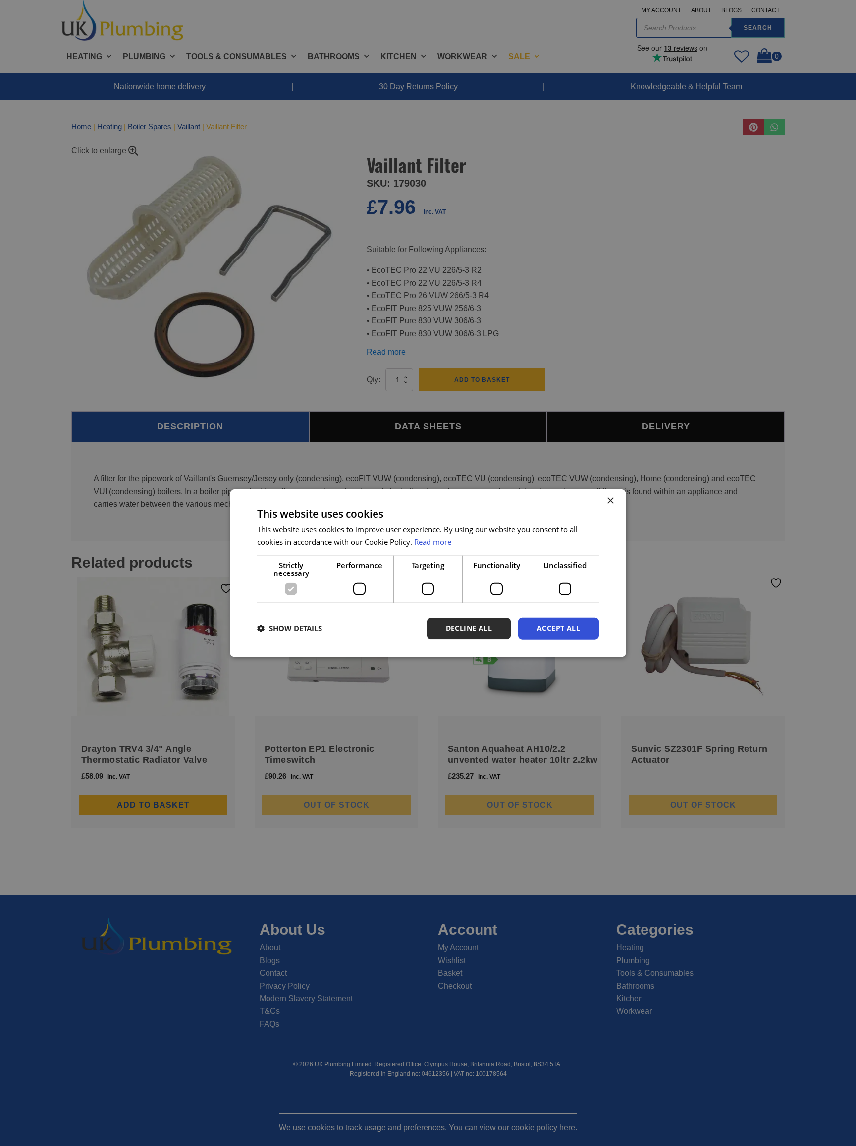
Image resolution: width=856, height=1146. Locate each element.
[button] (289, 628)
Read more (432, 542)
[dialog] (428, 573)
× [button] (610, 501)
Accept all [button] (558, 628)
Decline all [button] (469, 628)
